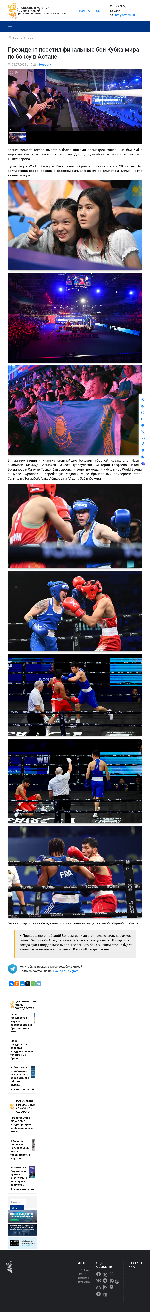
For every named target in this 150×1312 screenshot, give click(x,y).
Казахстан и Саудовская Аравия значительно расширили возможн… (18, 1176)
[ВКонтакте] (11, 983)
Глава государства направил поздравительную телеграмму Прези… (22, 1049)
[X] (27, 983)
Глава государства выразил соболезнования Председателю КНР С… (21, 1023)
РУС (89, 11)
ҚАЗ (82, 11)
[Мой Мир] (22, 983)
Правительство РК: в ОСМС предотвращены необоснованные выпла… (21, 1124)
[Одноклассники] (16, 983)
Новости (45, 64)
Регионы (83, 1282)
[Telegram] (38, 983)
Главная (83, 1270)
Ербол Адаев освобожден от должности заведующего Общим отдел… (19, 1076)
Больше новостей (22, 1089)
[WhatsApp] (33, 983)
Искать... (17, 1208)
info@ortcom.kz (124, 15)
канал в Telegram (66, 971)
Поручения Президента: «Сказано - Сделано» (25, 1106)
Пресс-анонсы (83, 1276)
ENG (97, 11)
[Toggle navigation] (10, 26)
